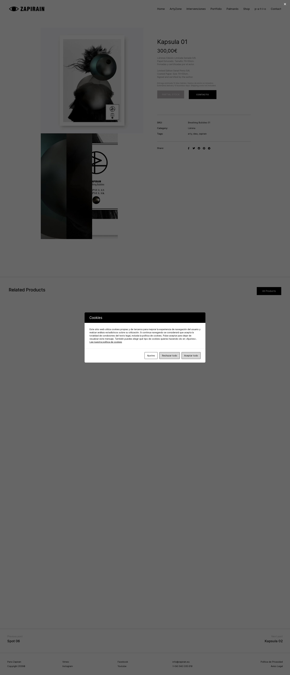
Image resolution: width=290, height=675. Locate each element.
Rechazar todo (169, 355)
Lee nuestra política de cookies (105, 342)
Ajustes (151, 355)
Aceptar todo (191, 355)
